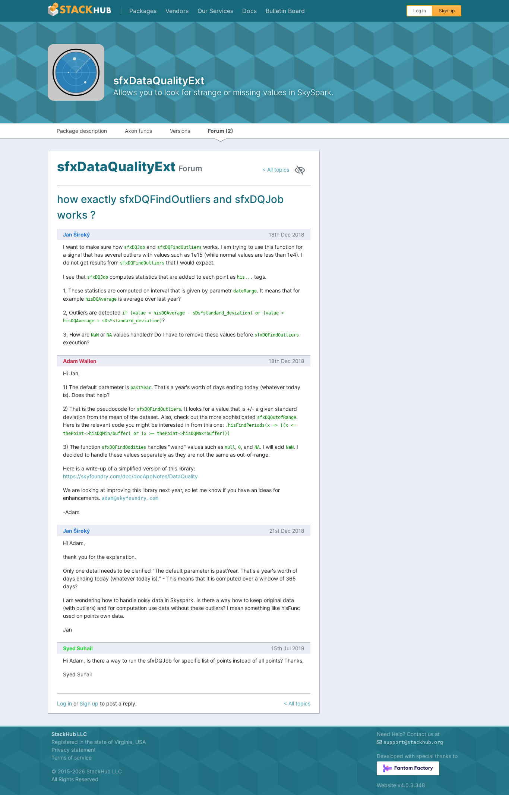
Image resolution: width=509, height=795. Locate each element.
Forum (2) (220, 131)
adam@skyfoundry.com (130, 498)
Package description (82, 131)
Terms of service (71, 757)
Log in (419, 10)
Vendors (177, 11)
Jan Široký (76, 234)
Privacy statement (73, 750)
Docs (249, 11)
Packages (143, 11)
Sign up (447, 10)
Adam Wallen (80, 361)
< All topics (275, 169)
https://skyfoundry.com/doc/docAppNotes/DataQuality (130, 476)
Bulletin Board (285, 11)
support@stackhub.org (413, 742)
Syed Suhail (78, 648)
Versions (180, 131)
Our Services (215, 11)
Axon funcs (138, 131)
